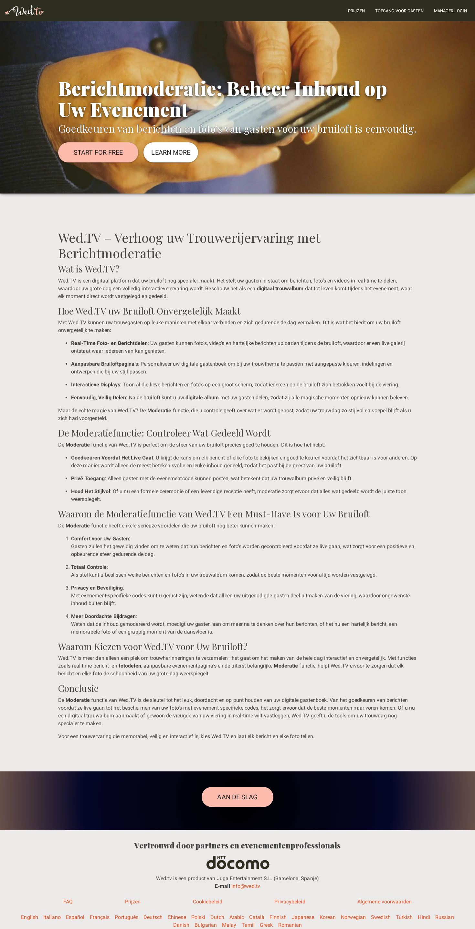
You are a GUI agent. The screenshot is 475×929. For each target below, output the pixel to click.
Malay (229, 925)
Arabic (236, 917)
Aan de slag (237, 797)
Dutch (217, 917)
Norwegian (353, 917)
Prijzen (356, 10)
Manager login (450, 10)
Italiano (52, 917)
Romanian (290, 925)
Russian (444, 917)
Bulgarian (206, 925)
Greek (266, 925)
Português (126, 917)
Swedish (381, 917)
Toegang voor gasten (399, 10)
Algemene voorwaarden (384, 902)
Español (75, 917)
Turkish (404, 917)
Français (100, 917)
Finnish (278, 917)
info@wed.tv (245, 886)
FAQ (68, 902)
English (29, 917)
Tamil (248, 925)
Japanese (303, 917)
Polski (198, 917)
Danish (181, 925)
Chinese (177, 917)
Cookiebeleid (207, 902)
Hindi (424, 917)
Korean (328, 917)
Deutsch (153, 917)
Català (256, 917)
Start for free (98, 152)
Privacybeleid (289, 902)
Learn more (170, 152)
